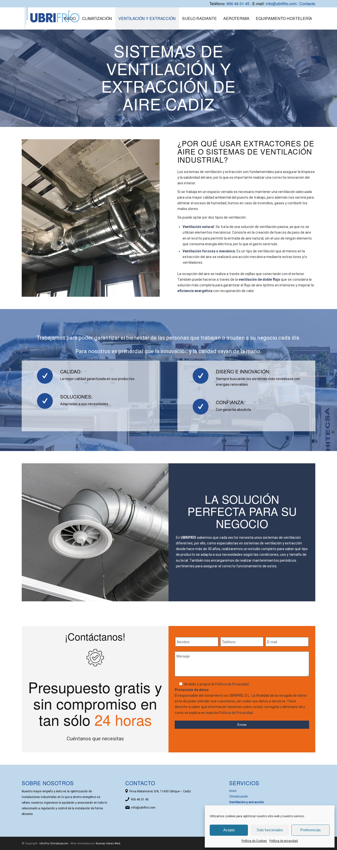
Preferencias (310, 830)
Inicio (232, 791)
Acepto (229, 830)
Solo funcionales (270, 830)
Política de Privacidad (232, 684)
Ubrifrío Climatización (53, 843)
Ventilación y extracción (246, 802)
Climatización (238, 796)
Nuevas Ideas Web (108, 843)
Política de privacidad (283, 841)
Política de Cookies (254, 841)
